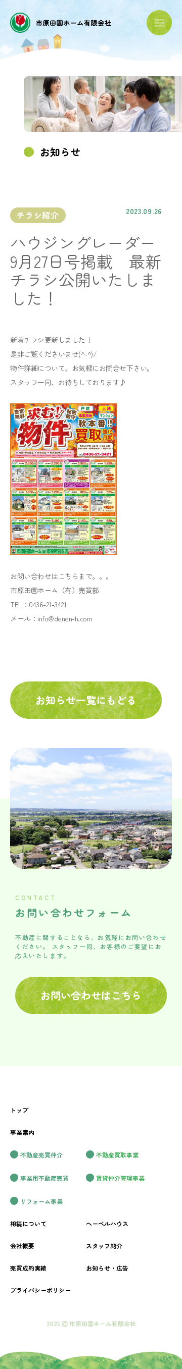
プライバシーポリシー (40, 1290)
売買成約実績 (28, 1267)
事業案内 (22, 1132)
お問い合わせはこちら (91, 995)
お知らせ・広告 (107, 1267)
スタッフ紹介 (104, 1245)
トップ (19, 1109)
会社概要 (22, 1245)
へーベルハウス (107, 1223)
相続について (28, 1223)
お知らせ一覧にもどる (85, 700)
